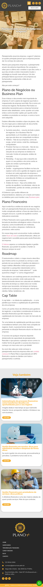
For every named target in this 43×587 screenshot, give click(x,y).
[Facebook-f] (33, 3)
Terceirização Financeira (11, 548)
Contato (5, 556)
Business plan (34, 197)
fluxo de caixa (12, 236)
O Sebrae (5, 244)
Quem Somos (7, 545)
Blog (4, 553)
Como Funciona (8, 550)
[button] (29, 3)
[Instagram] (36, 3)
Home (4, 542)
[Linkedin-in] (39, 3)
